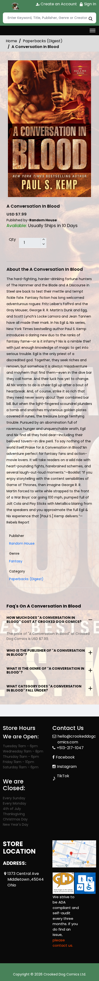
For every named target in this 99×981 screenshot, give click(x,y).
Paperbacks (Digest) (42, 41)
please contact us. (63, 943)
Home (11, 41)
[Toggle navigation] (92, 30)
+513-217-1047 (70, 748)
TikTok (63, 776)
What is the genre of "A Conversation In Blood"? (45, 670)
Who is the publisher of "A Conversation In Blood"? (45, 652)
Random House (22, 543)
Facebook (65, 757)
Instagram (67, 766)
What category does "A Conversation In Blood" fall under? (43, 688)
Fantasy (15, 561)
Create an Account (58, 4)
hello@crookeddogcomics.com (76, 739)
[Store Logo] (15, 6)
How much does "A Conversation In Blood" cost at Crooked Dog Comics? (43, 619)
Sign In (89, 4)
